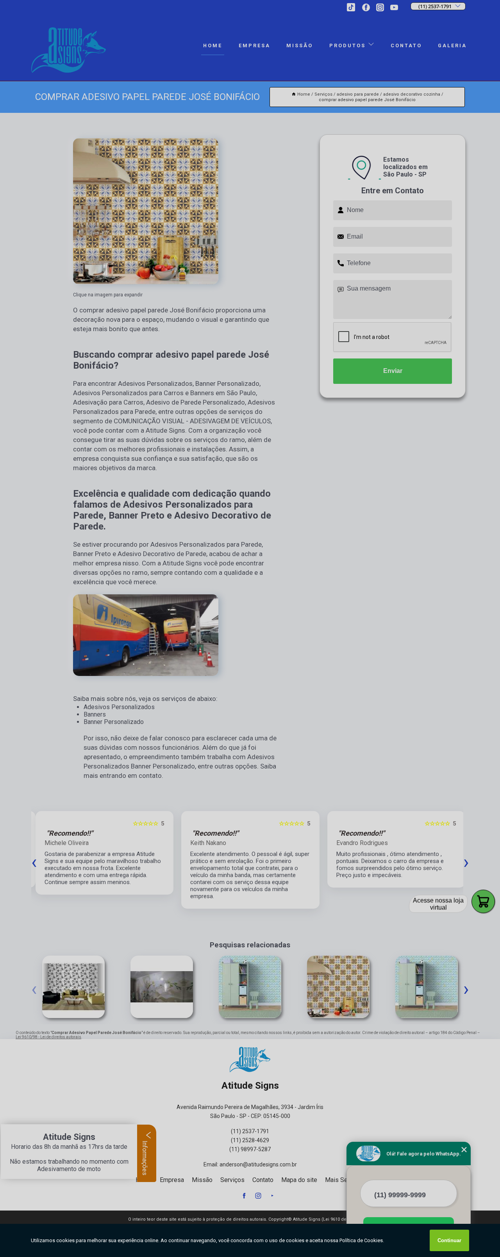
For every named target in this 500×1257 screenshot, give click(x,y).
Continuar (449, 1240)
